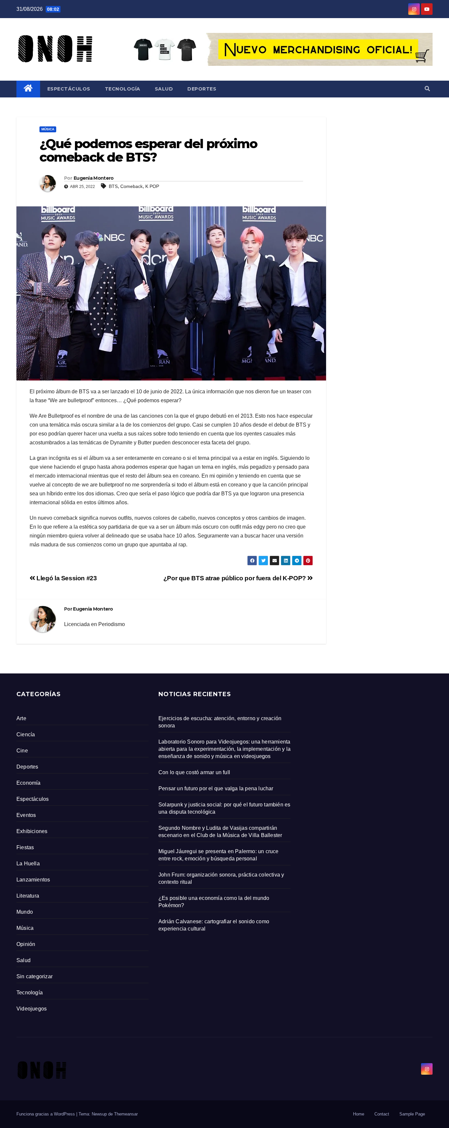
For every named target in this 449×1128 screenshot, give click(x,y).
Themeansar (126, 1114)
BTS (113, 186)
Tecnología (122, 89)
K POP (152, 186)
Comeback (131, 186)
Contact (381, 1114)
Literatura (27, 896)
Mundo (24, 912)
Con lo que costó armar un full (194, 772)
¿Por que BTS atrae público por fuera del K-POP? (235, 578)
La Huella (28, 863)
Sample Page (412, 1114)
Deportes (201, 89)
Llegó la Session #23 (66, 578)
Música (47, 129)
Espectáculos (68, 89)
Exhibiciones (31, 831)
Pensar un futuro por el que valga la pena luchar (215, 788)
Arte (21, 718)
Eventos (26, 815)
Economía (28, 783)
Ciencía (25, 734)
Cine (22, 750)
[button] (427, 89)
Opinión (25, 944)
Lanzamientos (33, 879)
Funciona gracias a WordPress (46, 1114)
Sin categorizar (34, 976)
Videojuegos (31, 1008)
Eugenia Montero (94, 178)
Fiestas (25, 847)
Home (358, 1114)
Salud (164, 89)
